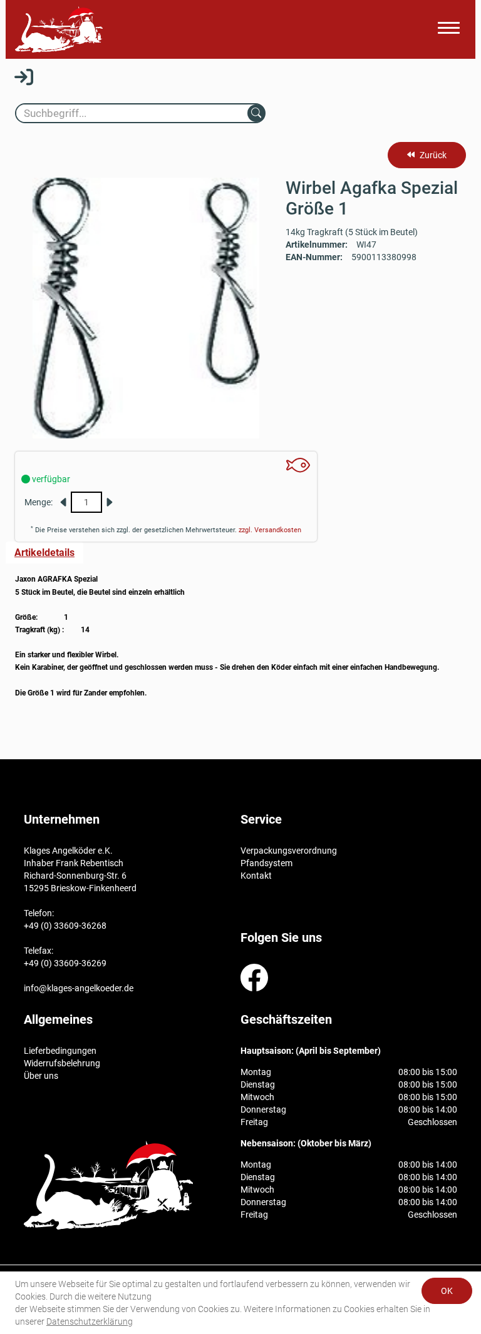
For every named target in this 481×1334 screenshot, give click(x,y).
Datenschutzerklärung (89, 1321)
